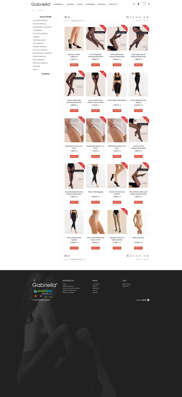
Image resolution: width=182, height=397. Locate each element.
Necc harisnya (38, 60)
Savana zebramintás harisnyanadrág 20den (74, 101)
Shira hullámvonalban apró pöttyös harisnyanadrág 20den (138, 194)
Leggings (36, 66)
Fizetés (65, 284)
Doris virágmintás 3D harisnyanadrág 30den (138, 55)
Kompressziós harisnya (42, 53)
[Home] (41, 4)
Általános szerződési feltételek (71, 288)
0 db (144, 4)
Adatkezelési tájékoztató (69, 290)
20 (144, 20)
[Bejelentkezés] (138, 3)
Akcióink (70, 4)
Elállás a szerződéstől (68, 292)
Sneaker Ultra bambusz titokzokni (117, 193)
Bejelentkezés (127, 284)
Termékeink (58, 4)
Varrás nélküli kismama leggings (138, 101)
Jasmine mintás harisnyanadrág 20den (138, 147)
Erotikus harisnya (40, 63)
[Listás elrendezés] (68, 17)
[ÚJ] (95, 39)
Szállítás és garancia (68, 286)
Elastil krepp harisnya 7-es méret (95, 147)
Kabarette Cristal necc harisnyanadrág (117, 239)
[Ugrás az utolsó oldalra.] (147, 17)
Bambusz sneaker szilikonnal (74, 55)
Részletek (74, 64)
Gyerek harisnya (39, 56)
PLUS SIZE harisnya (40, 34)
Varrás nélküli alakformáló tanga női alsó (95, 239)
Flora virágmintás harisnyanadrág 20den (95, 55)
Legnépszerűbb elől (76, 20)
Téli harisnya (38, 43)
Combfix (36, 37)
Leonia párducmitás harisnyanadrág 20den (116, 55)
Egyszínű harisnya (40, 20)
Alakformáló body (138, 238)
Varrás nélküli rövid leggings (117, 100)
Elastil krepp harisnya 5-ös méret (117, 147)
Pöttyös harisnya (40, 50)
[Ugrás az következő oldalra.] (144, 17)
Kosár (144, 2)
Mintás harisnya (39, 24)
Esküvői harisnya (40, 47)
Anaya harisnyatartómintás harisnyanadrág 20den (74, 193)
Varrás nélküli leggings (95, 192)
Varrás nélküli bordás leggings (74, 239)
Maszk (35, 69)
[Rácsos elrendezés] (65, 17)
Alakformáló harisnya (42, 27)
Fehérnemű (90, 4)
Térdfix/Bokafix (39, 40)
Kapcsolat (113, 4)
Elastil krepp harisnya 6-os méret (74, 147)
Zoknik (80, 4)
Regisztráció (126, 286)
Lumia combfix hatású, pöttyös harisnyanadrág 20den (95, 102)
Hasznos (101, 4)
